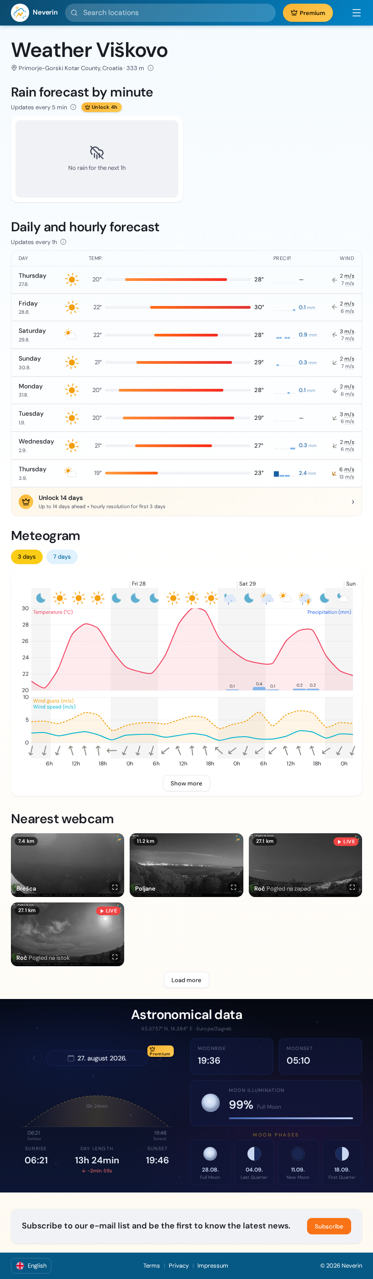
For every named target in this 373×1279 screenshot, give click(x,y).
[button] (352, 13)
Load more (186, 980)
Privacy (179, 1265)
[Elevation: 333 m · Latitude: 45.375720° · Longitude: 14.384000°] (150, 68)
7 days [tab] (62, 557)
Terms (151, 1265)
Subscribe (329, 1226)
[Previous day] (34, 1058)
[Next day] (160, 1058)
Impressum (212, 1265)
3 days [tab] (27, 557)
